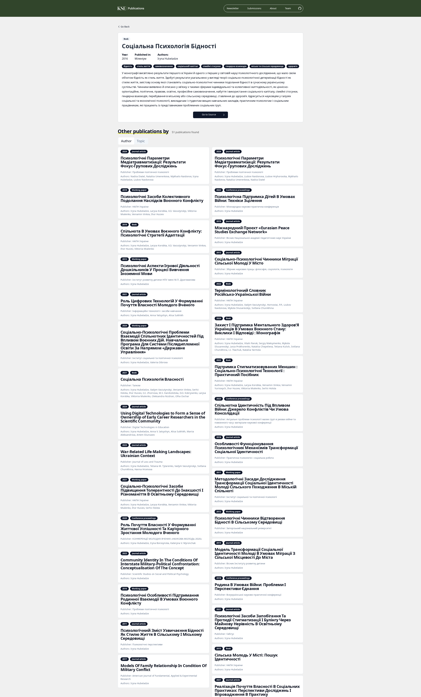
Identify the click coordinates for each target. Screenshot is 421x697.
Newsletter (233, 8)
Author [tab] (126, 141)
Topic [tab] (141, 141)
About (273, 8)
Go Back (125, 26)
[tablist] (133, 141)
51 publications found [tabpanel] (185, 132)
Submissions (254, 8)
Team (288, 8)
